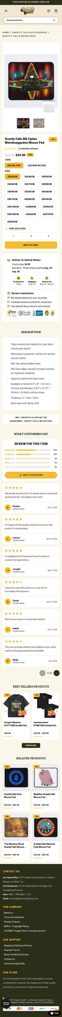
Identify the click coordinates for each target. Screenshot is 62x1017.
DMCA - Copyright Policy (16, 926)
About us (8, 913)
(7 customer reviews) (28, 148)
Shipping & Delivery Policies (18, 945)
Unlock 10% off (6, 1003)
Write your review (33, 475)
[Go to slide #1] (23, 123)
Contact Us (9, 959)
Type (8, 160)
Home (5, 32)
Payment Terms (12, 950)
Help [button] (56, 1013)
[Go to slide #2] (39, 123)
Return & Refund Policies (16, 954)
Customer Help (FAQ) (14, 963)
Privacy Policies (12, 922)
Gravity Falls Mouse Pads (19, 36)
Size (7, 171)
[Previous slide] (9, 81)
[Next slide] (53, 81)
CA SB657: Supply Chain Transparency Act (25, 931)
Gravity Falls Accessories (29, 32)
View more (30, 745)
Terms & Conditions (14, 917)
